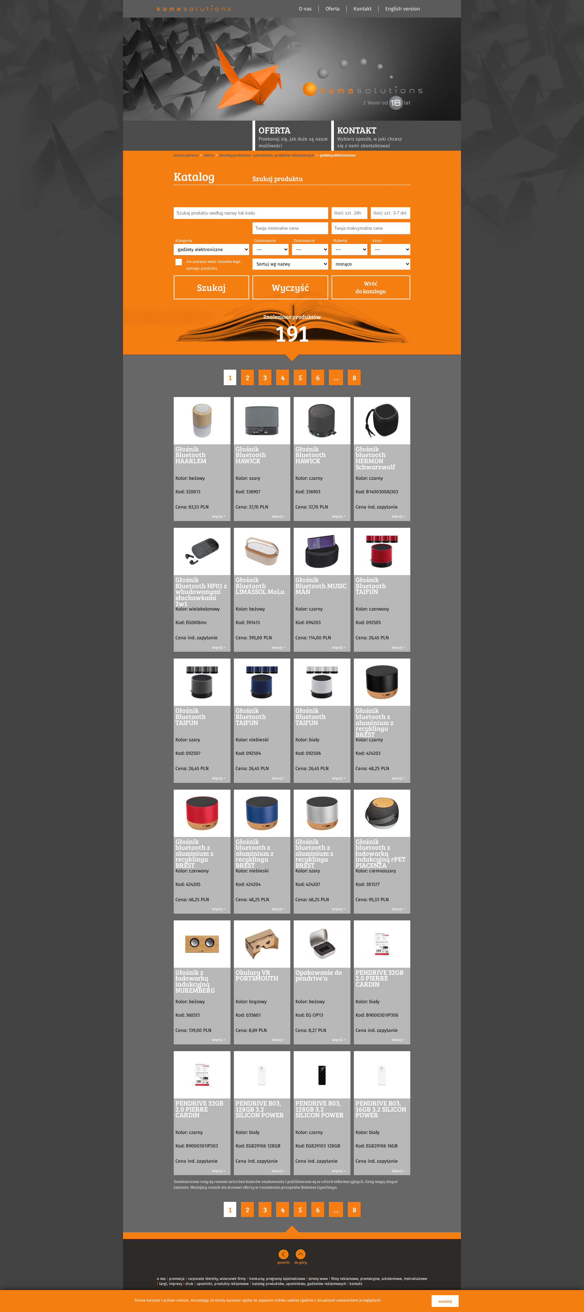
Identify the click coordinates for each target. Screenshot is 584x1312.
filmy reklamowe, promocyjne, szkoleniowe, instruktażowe (379, 1279)
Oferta (332, 8)
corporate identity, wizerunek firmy (217, 1279)
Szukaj (211, 287)
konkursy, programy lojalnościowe (277, 1279)
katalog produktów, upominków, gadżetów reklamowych (299, 1284)
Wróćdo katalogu (371, 287)
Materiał (340, 241)
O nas (305, 8)
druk (189, 1284)
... (336, 377)
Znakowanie (304, 241)
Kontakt (362, 8)
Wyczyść (290, 287)
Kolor (377, 241)
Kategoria (183, 241)
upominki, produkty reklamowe (223, 1284)
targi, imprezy (170, 1284)
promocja (177, 1279)
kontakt (355, 1284)
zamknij (445, 1301)
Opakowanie (265, 241)
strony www (318, 1279)
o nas (161, 1279)
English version (402, 8)
